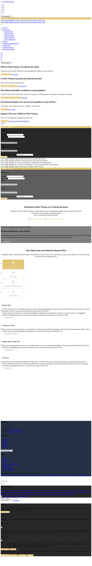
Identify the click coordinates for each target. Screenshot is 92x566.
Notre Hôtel (13, 267)
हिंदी (26, 492)
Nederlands (69, 492)
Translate (16, 501)
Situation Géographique (11, 43)
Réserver (25, 98)
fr (3, 11)
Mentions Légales (9, 49)
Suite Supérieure (10, 40)
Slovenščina (60, 495)
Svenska (42, 495)
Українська (85, 492)
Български (8, 492)
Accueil (5, 28)
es (3, 9)
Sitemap (60, 475)
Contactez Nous (8, 47)
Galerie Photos (6, 74)
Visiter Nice (6, 45)
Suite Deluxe (8, 32)
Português (12, 495)
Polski (18, 495)
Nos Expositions (9, 350)
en (3, 7)
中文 (73, 495)
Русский (30, 495)
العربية (46, 490)
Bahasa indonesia (45, 492)
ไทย (80, 492)
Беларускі (15, 492)
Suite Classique (9, 38)
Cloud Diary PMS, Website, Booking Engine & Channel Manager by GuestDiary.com (28, 475)
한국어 (6, 495)
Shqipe (53, 495)
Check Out (4, 137)
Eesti (42, 490)
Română (36, 495)
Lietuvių (61, 490)
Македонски (74, 490)
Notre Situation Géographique (11, 98)
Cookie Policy (69, 475)
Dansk (31, 490)
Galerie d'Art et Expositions (13, 286)
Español (5, 443)
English (5, 441)
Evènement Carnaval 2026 (9, 86)
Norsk (63, 492)
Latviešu (67, 490)
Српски (47, 495)
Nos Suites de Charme (11, 333)
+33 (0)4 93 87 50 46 (36, 219)
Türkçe (76, 492)
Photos (5, 41)
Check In (3, 135)
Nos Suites (6, 30)
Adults (3, 139)
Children (3, 147)
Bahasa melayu (84, 490)
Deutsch (5, 439)
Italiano (5, 447)
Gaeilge (55, 490)
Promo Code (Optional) (8, 155)
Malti (2, 492)
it (1, 61)
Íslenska (58, 492)
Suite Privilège (9, 36)
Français (5, 445)
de (3, 5)
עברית (53, 492)
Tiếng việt (24, 495)
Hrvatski (35, 492)
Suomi (50, 490)
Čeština (21, 492)
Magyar (29, 492)
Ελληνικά (37, 490)
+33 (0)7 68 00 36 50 (7, 2)
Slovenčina (67, 495)
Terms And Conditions (82, 475)
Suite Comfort (9, 34)
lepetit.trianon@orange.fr (55, 219)
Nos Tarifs (12, 109)
